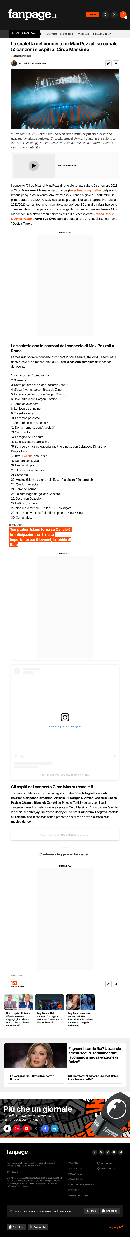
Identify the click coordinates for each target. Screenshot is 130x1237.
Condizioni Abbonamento (81, 1184)
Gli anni (28, 456)
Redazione (73, 1190)
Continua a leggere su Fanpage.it (65, 854)
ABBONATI (92, 15)
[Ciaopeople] (115, 1227)
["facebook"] (45, 1128)
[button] (116, 63)
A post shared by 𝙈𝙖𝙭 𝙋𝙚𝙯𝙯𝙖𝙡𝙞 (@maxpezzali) (65, 774)
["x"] (36, 1128)
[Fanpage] (18, 1152)
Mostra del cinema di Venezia (94, 33)
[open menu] (4, 34)
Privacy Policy (76, 1174)
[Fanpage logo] (28, 14)
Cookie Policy (75, 1179)
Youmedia (73, 1163)
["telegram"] (55, 1128)
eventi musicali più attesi (86, 190)
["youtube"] (26, 1128)
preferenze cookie (78, 1195)
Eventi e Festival (24, 33)
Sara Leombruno (37, 63)
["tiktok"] (7, 1128)
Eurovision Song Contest (60, 33)
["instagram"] (17, 1128)
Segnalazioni (75, 1168)
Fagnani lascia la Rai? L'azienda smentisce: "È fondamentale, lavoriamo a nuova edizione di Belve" (95, 1055)
